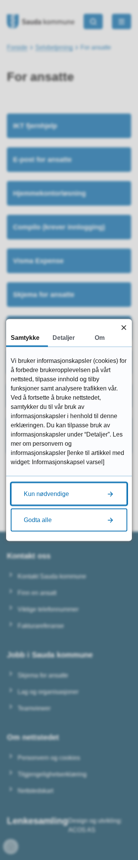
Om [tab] (100, 337)
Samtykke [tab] (25, 337)
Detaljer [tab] (64, 337)
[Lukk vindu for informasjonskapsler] (123, 327)
